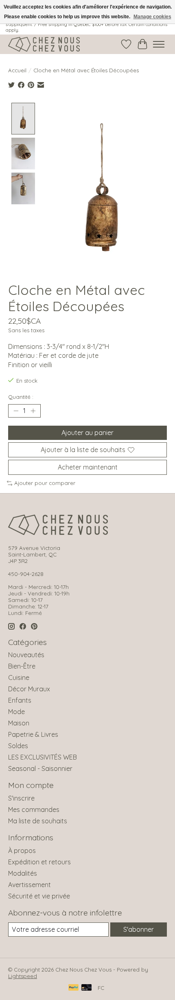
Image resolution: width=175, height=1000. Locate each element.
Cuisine (18, 677)
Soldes (18, 746)
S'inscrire (21, 798)
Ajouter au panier (87, 433)
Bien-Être (21, 666)
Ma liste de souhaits (37, 821)
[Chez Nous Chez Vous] (44, 44)
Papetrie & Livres (33, 734)
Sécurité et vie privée (39, 896)
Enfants (19, 700)
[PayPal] (73, 988)
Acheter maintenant (88, 467)
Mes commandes (33, 809)
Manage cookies (152, 16)
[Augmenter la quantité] (33, 410)
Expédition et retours (39, 862)
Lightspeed (22, 976)
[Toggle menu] (159, 44)
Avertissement (29, 885)
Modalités (22, 873)
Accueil (17, 70)
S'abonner (138, 929)
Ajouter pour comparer (44, 483)
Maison (18, 723)
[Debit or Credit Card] (86, 988)
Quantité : (20, 397)
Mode (16, 712)
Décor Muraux (29, 689)
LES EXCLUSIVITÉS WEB (42, 757)
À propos (22, 850)
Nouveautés (26, 655)
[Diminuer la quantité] (16, 410)
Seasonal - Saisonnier (40, 768)
